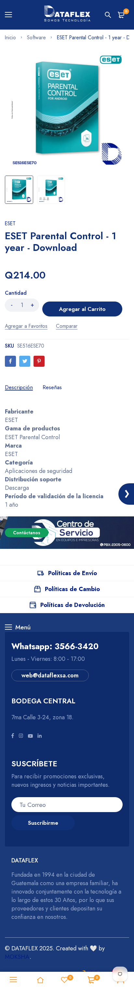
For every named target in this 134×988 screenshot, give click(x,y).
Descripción (19, 387)
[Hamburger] (11, 15)
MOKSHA (17, 957)
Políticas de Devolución (72, 605)
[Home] (40, 980)
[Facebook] (10, 361)
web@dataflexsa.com (50, 675)
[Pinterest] (39, 361)
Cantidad (16, 293)
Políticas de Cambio (72, 589)
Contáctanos (26, 532)
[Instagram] (21, 736)
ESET (10, 223)
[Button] (108, 15)
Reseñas (52, 387)
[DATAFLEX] (67, 15)
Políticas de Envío (72, 573)
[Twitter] (24, 361)
